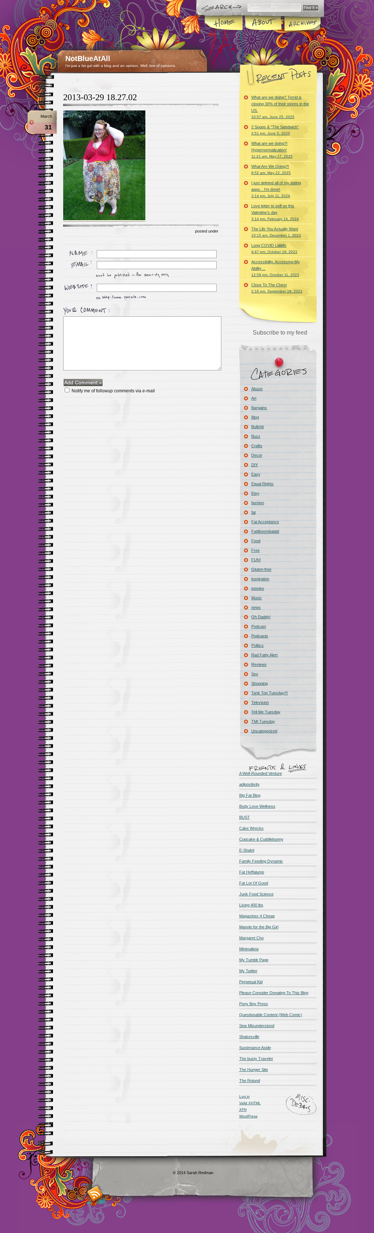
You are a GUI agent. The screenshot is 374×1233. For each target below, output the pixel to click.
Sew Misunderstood (256, 1025)
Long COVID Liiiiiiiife (274, 248)
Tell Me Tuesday (265, 712)
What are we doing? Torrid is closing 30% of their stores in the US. (280, 107)
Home (224, 23)
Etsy (255, 493)
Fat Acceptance (265, 522)
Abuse (257, 389)
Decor (256, 455)
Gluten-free (261, 569)
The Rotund (249, 1080)
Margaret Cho (251, 938)
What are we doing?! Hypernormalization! (272, 149)
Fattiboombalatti (265, 531)
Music (256, 598)
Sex (254, 674)
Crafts (256, 446)
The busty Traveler (256, 1058)
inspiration (260, 579)
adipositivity (249, 784)
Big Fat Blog (249, 795)
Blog (255, 417)
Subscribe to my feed (280, 332)
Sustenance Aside (255, 1047)
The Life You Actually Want (276, 232)
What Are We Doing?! (271, 169)
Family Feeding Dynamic (261, 861)
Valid (250, 1103)
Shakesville (249, 1036)
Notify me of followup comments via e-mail (113, 390)
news (256, 607)
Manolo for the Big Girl (258, 927)
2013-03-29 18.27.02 (100, 97)
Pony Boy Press (253, 1004)
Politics (257, 645)
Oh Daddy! (261, 617)
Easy (255, 474)
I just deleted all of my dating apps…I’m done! (276, 189)
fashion (257, 503)
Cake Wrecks (251, 828)
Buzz (255, 436)
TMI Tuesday (263, 721)
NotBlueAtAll (87, 58)
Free (255, 550)
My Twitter (248, 971)
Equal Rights (262, 484)
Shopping (259, 683)
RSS (95, 1194)
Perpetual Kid (251, 982)
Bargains (259, 408)
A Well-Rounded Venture (260, 773)
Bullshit (257, 427)
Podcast (258, 626)
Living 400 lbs (251, 905)
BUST (244, 817)
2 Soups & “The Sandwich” (275, 130)
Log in (244, 1096)
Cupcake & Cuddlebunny (261, 839)
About (263, 23)
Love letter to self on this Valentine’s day (275, 212)
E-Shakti (246, 850)
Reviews (259, 664)
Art (253, 398)
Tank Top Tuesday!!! (269, 693)
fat (253, 512)
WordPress (248, 1116)
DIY (254, 465)
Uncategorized (264, 731)
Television (260, 702)
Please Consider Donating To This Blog (273, 993)
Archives (302, 23)
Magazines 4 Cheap (257, 916)
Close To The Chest (276, 288)
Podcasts (259, 636)
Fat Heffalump (251, 872)
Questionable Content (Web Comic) (270, 1015)
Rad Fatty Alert (264, 655)
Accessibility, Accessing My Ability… (275, 268)
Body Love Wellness (257, 806)
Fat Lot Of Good (253, 883)
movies (257, 588)
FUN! (256, 560)
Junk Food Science (256, 894)
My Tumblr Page (253, 960)
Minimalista (249, 949)
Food (255, 541)
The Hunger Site (253, 1069)
